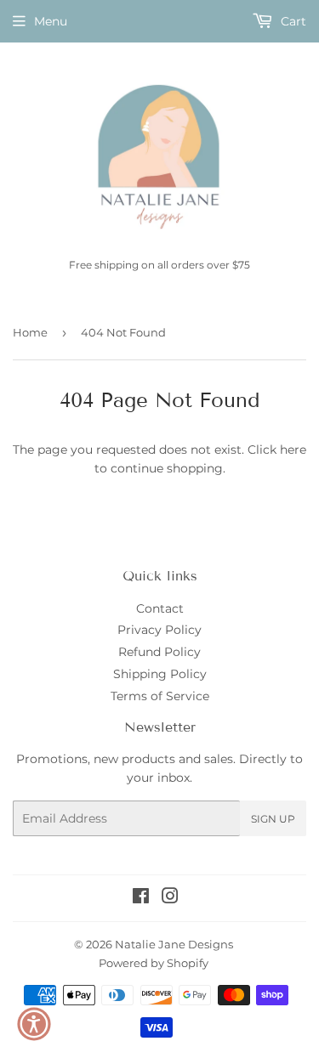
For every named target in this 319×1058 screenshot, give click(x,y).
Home (30, 332)
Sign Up (273, 818)
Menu (50, 21)
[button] (34, 1024)
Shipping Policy (160, 674)
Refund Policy (159, 651)
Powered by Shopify (153, 963)
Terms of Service (160, 696)
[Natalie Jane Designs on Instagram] (170, 898)
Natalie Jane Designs (174, 944)
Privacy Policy (159, 629)
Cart (291, 21)
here (293, 449)
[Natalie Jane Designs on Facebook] (141, 898)
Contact (160, 608)
